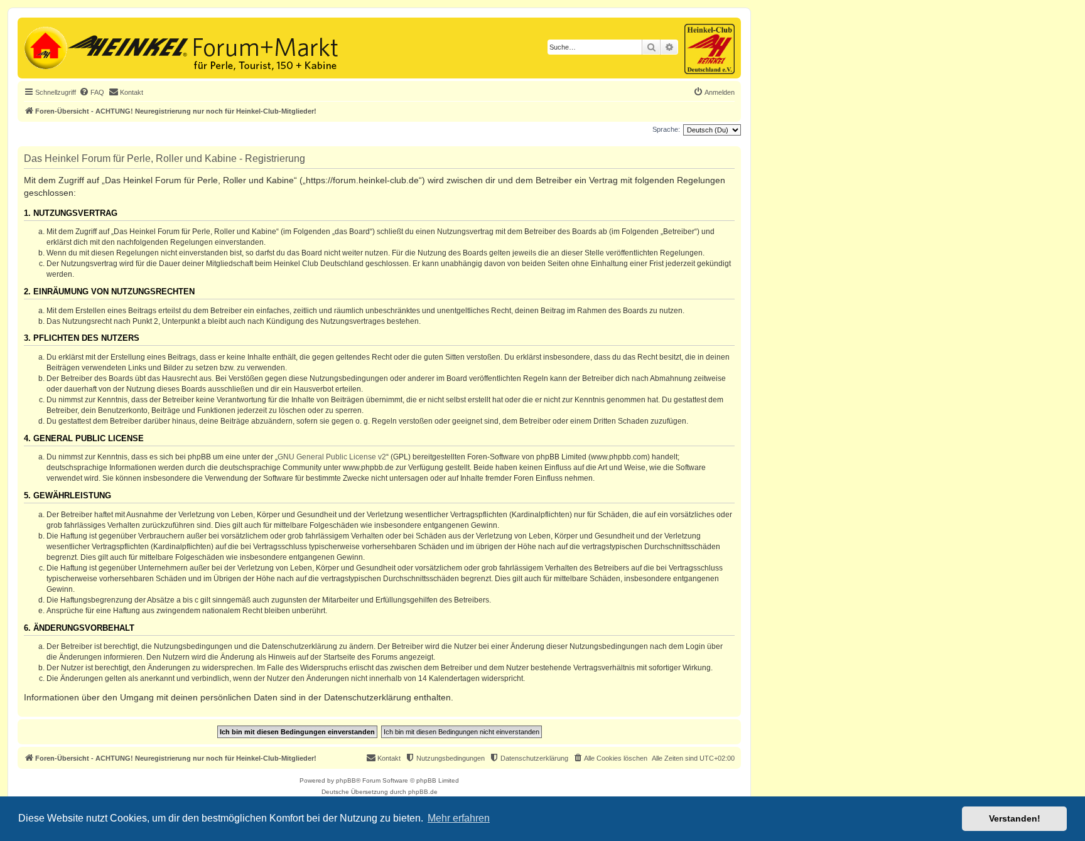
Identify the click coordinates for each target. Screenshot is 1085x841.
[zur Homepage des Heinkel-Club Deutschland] (44, 46)
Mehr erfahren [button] (459, 818)
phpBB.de (423, 791)
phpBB (346, 780)
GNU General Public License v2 (332, 457)
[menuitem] (91, 92)
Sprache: (666, 129)
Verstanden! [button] (1014, 818)
